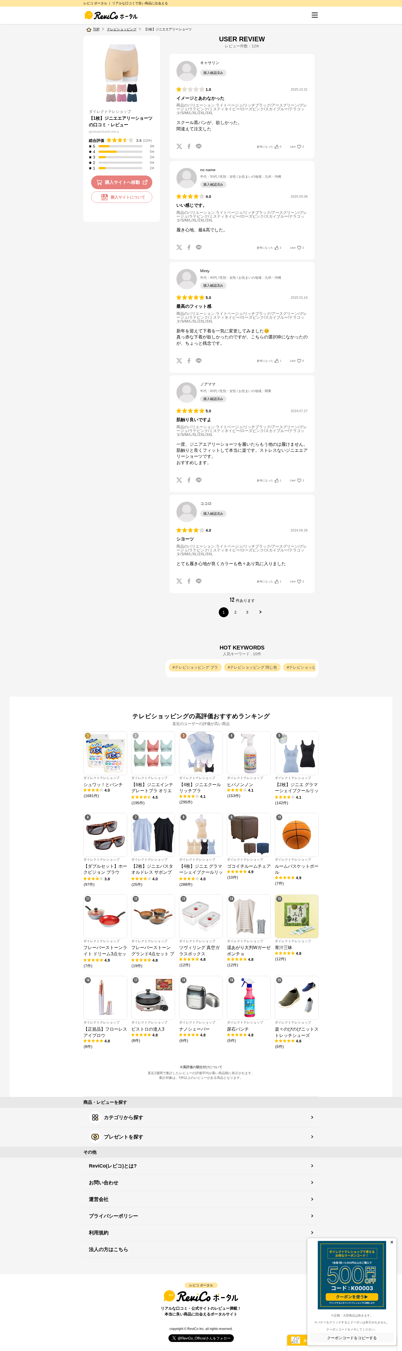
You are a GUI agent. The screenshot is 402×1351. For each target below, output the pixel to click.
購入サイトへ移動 (122, 182)
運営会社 (99, 1199)
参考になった (269, 146)
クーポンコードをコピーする (352, 1338)
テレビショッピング (121, 29)
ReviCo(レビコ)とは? (113, 1166)
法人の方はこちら (108, 1249)
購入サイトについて (128, 197)
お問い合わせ (103, 1182)
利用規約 (99, 1232)
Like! (297, 146)
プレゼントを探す (123, 1137)
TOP (96, 29)
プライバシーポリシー (113, 1216)
